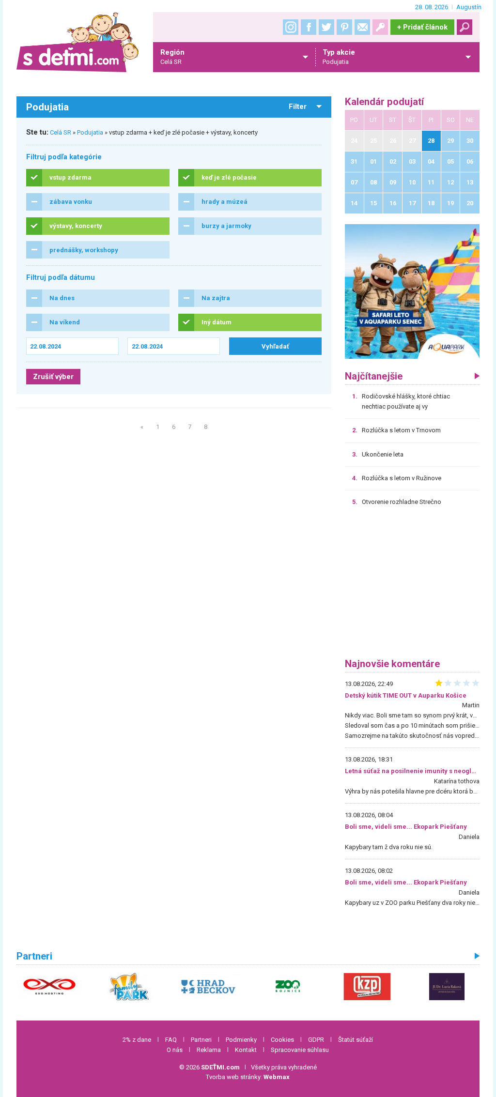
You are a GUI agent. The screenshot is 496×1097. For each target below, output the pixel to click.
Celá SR (60, 132)
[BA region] (412, 291)
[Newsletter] (362, 27)
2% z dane (137, 1039)
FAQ (171, 1039)
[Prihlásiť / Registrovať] (380, 27)
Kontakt (246, 1049)
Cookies (282, 1039)
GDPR (316, 1039)
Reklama (209, 1049)
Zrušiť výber (53, 376)
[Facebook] (308, 27)
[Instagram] (290, 27)
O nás (175, 1049)
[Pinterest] (344, 27)
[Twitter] (326, 27)
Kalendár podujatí (384, 101)
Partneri (201, 1039)
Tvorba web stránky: (248, 1077)
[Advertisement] (412, 585)
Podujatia (90, 132)
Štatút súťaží (355, 1039)
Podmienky (241, 1039)
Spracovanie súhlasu (300, 1049)
